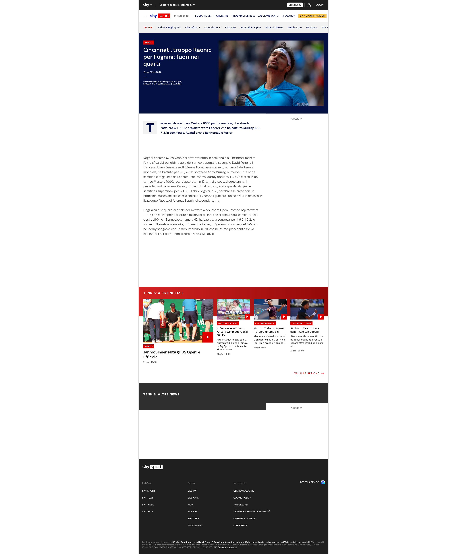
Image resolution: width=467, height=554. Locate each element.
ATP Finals (328, 27)
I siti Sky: (146, 483)
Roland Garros (274, 27)
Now (191, 504)
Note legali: (240, 483)
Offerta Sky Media (245, 518)
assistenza (295, 542)
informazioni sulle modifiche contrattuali (243, 542)
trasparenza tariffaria (278, 542)
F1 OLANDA (288, 15)
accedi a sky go (309, 482)
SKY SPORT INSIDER (312, 15)
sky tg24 (147, 497)
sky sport (148, 490)
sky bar (192, 511)
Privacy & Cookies (213, 542)
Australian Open (250, 27)
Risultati (230, 27)
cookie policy (242, 497)
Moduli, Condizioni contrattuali (188, 542)
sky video (148, 504)
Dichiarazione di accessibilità (252, 511)
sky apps (193, 497)
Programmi (195, 525)
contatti (306, 542)
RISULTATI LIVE (202, 15)
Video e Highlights (169, 27)
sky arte (147, 511)
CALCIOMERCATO (268, 15)
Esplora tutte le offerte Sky (177, 4)
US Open (311, 27)
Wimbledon (295, 27)
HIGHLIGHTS (221, 15)
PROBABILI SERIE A (243, 15)
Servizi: (192, 483)
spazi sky (193, 518)
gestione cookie (244, 490)
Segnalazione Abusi (227, 547)
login (320, 4)
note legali (241, 504)
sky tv (192, 490)
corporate (240, 525)
